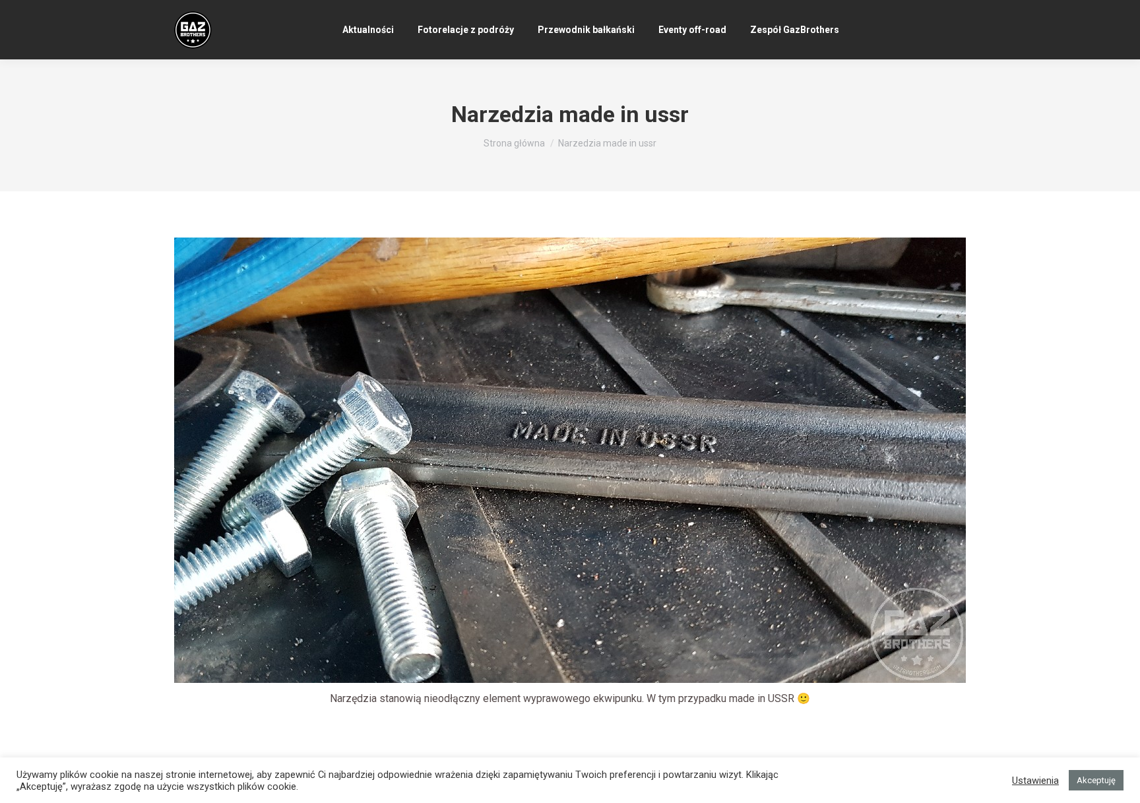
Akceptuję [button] (1096, 780)
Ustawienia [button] (1035, 781)
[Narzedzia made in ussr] (570, 460)
